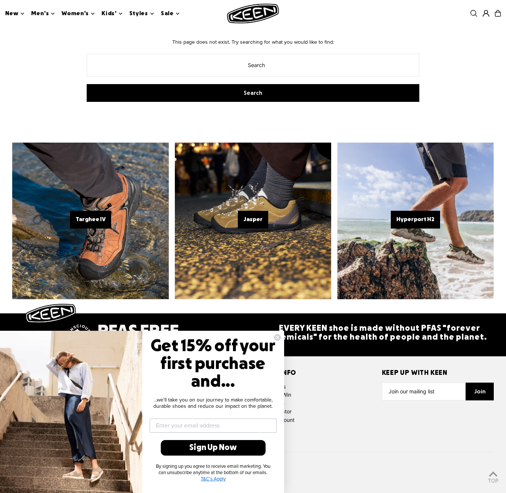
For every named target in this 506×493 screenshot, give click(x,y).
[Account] (486, 13)
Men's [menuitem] (40, 13)
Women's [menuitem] (75, 13)
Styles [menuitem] (138, 13)
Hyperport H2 (415, 219)
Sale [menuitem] (167, 13)
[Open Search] (473, 13)
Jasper (253, 219)
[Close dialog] (277, 337)
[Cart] (498, 13)
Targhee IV (91, 219)
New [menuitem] (12, 13)
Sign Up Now (213, 448)
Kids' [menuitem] (109, 13)
